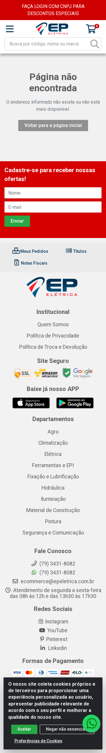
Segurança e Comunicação (53, 533)
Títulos (79, 251)
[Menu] (9, 29)
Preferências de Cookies (38, 741)
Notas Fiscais (33, 263)
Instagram (56, 622)
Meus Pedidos (33, 251)
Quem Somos (53, 324)
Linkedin (57, 648)
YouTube (56, 630)
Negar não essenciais (67, 729)
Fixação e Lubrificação (53, 477)
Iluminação (53, 499)
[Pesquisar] (95, 44)
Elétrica (53, 454)
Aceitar (24, 729)
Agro (53, 432)
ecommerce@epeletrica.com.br (56, 581)
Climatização (53, 443)
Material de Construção (53, 510)
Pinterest (56, 639)
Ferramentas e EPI (53, 465)
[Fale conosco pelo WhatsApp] (91, 723)
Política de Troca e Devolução (53, 347)
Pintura (53, 521)
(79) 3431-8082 (56, 573)
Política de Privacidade (53, 336)
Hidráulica (53, 488)
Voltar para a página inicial (53, 125)
